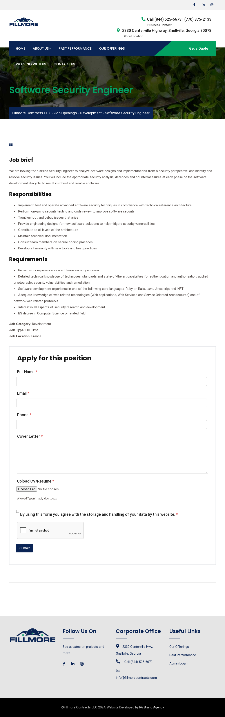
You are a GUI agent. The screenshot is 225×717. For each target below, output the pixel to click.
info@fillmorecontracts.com (136, 678)
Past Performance (75, 48)
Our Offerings (112, 48)
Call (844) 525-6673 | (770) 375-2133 (179, 19)
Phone (24, 414)
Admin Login (178, 663)
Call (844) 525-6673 (138, 662)
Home (20, 48)
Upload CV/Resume (35, 481)
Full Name (27, 371)
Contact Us (64, 64)
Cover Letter (30, 436)
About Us (41, 48)
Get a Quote (198, 48)
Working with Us (31, 64)
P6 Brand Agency (151, 707)
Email (23, 393)
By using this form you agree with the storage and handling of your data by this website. (99, 514)
